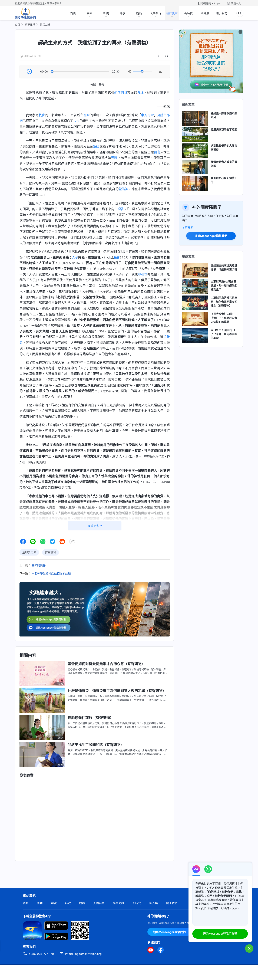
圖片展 (205, 13)
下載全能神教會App (37, 916)
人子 (75, 257)
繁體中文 (236, 3)
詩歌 (122, 13)
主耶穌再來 (29, 552)
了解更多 (187, 227)
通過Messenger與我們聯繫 (220, 933)
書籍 (89, 13)
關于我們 (221, 13)
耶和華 (142, 274)
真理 (140, 92)
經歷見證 (172, 13)
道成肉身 (120, 92)
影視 (106, 13)
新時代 (188, 13)
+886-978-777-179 (41, 954)
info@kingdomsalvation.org (83, 954)
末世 (76, 121)
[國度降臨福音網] (25, 13)
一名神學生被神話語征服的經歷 (51, 573)
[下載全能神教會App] (32, 930)
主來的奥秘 (39, 565)
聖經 (96, 146)
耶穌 (86, 115)
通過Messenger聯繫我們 (211, 236)
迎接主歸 (45, 24)
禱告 (121, 209)
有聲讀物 (50, 552)
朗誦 (139, 13)
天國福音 (155, 13)
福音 (117, 257)
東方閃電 (147, 115)
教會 (42, 115)
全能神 (123, 189)
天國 (114, 158)
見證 (160, 115)
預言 (157, 152)
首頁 (73, 13)
